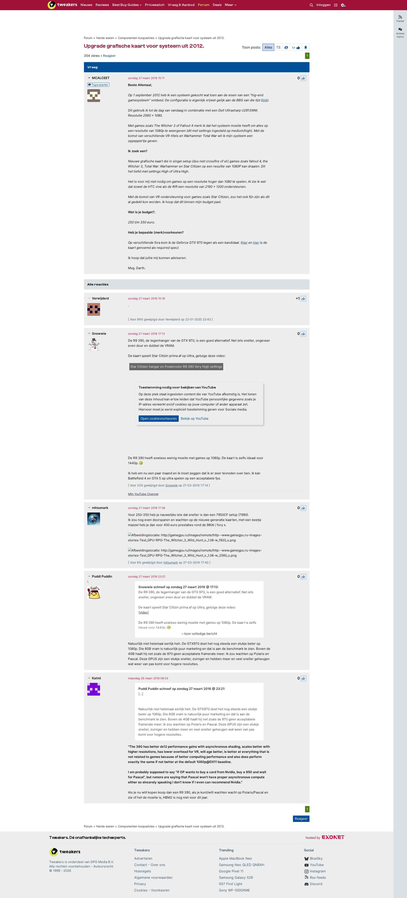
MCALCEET (101, 78)
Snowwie (99, 333)
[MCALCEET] (93, 95)
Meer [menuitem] (229, 5)
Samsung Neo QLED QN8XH (241, 865)
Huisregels (142, 871)
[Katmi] (93, 689)
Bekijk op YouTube (195, 418)
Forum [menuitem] (203, 5)
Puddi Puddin (102, 576)
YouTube (317, 865)
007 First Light (230, 884)
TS (278, 47)
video (143, 612)
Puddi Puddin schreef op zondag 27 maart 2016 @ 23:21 (181, 689)
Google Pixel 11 (231, 871)
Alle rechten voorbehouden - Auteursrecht (81, 866)
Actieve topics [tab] (400, 35)
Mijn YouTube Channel (143, 494)
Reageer (109, 56)
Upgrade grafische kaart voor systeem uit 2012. (191, 38)
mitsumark (100, 508)
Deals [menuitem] (217, 5)
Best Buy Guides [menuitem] (125, 5)
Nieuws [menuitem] (86, 5)
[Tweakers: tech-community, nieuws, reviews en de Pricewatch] (62, 5)
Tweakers (56, 862)
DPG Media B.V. (102, 862)
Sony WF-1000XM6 (234, 890)
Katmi (96, 678)
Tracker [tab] (400, 20)
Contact (140, 865)
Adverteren (143, 858)
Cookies (140, 890)
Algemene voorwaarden (153, 877)
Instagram (318, 871)
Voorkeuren (160, 890)
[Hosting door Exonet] (325, 838)
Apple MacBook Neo (235, 858)
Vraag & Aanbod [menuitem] (181, 5)
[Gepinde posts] (305, 47)
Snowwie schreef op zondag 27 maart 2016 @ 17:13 (178, 587)
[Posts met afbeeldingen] (286, 47)
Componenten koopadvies (136, 38)
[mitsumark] (93, 518)
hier (245, 243)
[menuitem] (311, 5)
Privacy (140, 884)
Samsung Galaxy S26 (236, 877)
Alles (268, 47)
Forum (88, 38)
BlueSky (316, 858)
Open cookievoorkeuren (159, 418)
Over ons (158, 865)
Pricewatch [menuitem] (154, 5)
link (264, 100)
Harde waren (105, 38)
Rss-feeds (318, 877)
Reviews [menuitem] (102, 5)
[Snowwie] (93, 344)
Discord (316, 884)
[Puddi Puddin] (93, 592)
